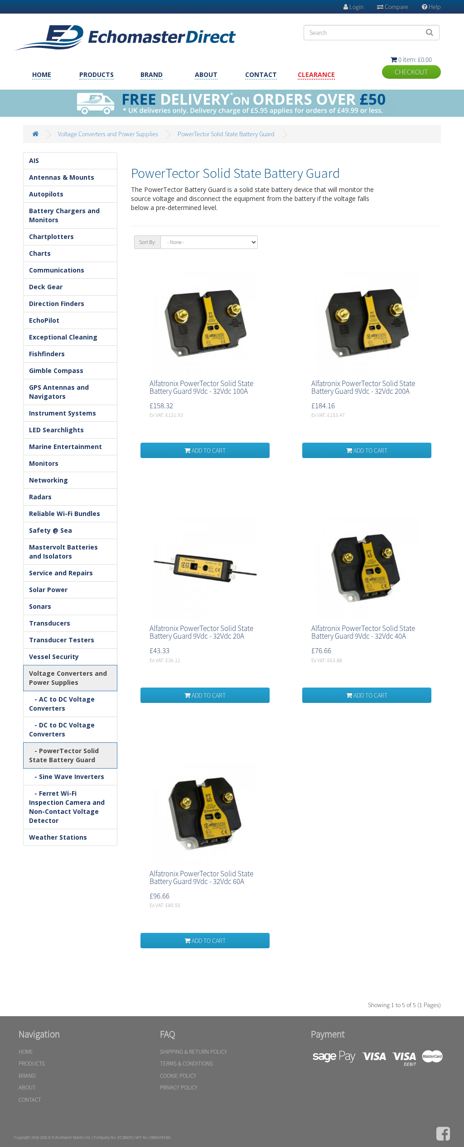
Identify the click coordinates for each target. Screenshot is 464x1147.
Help (431, 7)
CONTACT (261, 74)
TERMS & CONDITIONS (186, 1063)
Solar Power (48, 589)
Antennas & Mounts (61, 177)
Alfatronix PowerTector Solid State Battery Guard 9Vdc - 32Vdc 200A (363, 387)
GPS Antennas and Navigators (59, 392)
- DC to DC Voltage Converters (62, 729)
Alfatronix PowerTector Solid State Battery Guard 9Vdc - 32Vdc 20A (201, 632)
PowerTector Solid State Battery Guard (226, 134)
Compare (392, 7)
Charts (40, 253)
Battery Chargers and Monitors (64, 215)
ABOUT (206, 74)
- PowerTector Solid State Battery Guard (64, 755)
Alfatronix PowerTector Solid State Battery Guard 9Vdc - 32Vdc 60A (201, 877)
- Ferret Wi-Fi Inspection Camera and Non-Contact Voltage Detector (67, 807)
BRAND (151, 74)
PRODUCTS (96, 74)
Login (353, 7)
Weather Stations (58, 837)
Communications (56, 270)
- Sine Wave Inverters (66, 776)
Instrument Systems (62, 413)
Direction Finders (56, 303)
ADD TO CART (208, 450)
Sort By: (147, 242)
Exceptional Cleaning (63, 337)
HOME (41, 74)
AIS (34, 160)
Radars (40, 496)
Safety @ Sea (50, 530)
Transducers (49, 623)
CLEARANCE (316, 74)
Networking (48, 480)
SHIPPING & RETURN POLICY (193, 1052)
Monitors (43, 463)
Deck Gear (46, 286)
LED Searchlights (56, 429)
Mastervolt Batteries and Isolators (63, 551)
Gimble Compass (56, 370)
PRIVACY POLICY (179, 1087)
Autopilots (46, 194)
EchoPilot (44, 320)
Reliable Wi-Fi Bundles (64, 513)
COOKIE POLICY (178, 1076)
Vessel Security (54, 656)
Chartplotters (51, 236)
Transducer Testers (61, 640)
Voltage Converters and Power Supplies (108, 134)
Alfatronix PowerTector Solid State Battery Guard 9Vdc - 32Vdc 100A (201, 387)
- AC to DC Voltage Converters (62, 703)
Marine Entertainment (65, 446)
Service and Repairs (61, 573)
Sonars (40, 606)
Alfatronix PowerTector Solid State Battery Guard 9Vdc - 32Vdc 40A (363, 632)
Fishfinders (47, 353)
